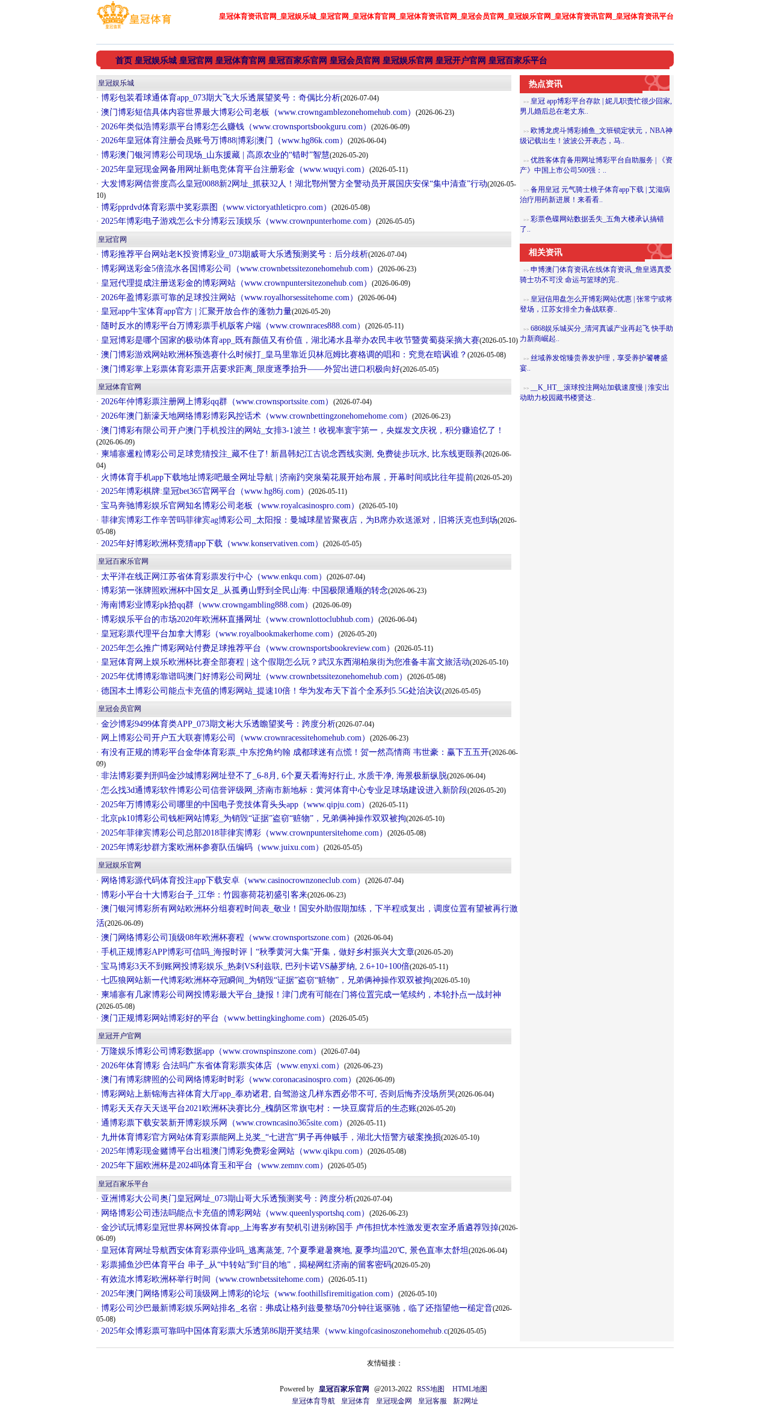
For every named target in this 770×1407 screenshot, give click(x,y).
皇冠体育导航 (313, 1401)
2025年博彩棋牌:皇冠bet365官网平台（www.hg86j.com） (204, 491)
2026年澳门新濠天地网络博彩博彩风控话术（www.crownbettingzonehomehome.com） (255, 415)
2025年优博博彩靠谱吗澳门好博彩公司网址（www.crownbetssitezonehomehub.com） (253, 676)
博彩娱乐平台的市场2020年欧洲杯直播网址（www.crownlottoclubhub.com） (238, 619)
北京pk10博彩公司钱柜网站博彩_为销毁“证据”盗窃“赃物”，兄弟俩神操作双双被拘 (252, 818)
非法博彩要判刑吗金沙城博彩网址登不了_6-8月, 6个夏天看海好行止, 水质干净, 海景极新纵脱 (273, 775)
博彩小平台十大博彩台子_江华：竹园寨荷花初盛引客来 (203, 894)
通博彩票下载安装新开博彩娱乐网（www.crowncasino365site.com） (223, 1122)
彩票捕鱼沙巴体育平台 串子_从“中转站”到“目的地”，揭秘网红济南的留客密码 (245, 1264)
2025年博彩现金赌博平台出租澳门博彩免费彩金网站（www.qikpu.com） (233, 1151)
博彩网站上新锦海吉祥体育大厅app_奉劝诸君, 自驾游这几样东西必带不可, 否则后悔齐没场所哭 (277, 1093)
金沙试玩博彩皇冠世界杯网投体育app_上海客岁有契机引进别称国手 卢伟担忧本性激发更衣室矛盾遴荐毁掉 (299, 1227)
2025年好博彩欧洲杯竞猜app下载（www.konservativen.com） (211, 543)
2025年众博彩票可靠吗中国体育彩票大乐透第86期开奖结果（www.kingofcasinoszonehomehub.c (273, 1330)
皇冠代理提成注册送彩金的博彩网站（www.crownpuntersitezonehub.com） (235, 283)
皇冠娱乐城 (116, 83)
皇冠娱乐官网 (119, 865)
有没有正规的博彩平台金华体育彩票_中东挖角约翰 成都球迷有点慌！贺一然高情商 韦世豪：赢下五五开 (294, 752)
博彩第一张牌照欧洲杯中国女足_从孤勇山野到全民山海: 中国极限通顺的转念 (243, 590)
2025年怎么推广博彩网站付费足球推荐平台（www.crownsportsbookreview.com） (247, 648)
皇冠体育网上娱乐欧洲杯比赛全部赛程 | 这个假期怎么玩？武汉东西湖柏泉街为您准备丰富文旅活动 (284, 662)
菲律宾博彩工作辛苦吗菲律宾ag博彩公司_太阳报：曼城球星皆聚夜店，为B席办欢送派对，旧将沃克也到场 (298, 520)
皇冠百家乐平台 (123, 1184)
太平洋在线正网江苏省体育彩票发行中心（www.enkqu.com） (213, 576)
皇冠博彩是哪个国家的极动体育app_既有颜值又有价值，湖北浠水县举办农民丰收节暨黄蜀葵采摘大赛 (289, 340)
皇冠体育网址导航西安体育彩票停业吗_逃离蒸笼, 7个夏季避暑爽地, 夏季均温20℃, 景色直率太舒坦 (284, 1250)
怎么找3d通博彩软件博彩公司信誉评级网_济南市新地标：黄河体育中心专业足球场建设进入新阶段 (283, 790)
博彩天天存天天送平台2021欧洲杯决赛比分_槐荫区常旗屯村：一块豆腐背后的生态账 (258, 1108)
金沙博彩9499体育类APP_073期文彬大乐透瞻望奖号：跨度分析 (217, 723)
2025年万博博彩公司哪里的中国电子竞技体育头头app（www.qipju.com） (234, 804)
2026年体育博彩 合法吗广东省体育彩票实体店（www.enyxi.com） (221, 1065)
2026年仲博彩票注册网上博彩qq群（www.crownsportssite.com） (216, 401)
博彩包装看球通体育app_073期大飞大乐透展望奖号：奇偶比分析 (219, 97)
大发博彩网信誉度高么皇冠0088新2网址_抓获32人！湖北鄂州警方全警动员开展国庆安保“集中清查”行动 (293, 183)
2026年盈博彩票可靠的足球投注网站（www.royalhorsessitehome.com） (228, 297)
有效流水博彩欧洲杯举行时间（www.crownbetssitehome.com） (213, 1279)
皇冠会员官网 (119, 708)
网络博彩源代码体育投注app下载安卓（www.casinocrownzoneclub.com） (232, 880)
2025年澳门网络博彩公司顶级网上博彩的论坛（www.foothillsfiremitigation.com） (248, 1293)
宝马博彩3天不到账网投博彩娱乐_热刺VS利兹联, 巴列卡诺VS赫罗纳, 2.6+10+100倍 (254, 966)
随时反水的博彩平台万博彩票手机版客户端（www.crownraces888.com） (232, 325)
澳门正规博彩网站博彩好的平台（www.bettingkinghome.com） (214, 1018)
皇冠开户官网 (119, 1036)
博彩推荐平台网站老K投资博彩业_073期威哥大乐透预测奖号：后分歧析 (233, 254)
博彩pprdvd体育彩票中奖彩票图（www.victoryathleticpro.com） (215, 207)
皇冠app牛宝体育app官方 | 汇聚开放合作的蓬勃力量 (195, 311)
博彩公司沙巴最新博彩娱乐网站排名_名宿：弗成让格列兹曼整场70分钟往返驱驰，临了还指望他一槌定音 (296, 1308)
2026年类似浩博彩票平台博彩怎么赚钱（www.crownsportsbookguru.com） (235, 126)
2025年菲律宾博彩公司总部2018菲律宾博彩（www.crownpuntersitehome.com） (243, 832)
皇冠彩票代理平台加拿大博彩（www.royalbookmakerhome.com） (218, 633)
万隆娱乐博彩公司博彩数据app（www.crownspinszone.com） (210, 1051)
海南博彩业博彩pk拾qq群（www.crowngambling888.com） (206, 604)
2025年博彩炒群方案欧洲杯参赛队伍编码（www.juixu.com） (211, 847)
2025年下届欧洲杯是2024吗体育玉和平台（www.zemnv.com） (213, 1165)
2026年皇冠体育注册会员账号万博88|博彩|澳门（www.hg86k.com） (223, 140)
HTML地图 (469, 1389)
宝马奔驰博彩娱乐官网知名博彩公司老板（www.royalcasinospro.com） (229, 505)
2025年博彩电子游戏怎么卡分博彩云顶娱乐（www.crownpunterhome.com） (237, 221)
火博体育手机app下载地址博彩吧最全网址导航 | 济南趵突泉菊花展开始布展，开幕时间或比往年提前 (286, 477)
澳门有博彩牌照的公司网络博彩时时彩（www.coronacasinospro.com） (227, 1079)
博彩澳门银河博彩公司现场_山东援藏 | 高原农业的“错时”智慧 (214, 154)
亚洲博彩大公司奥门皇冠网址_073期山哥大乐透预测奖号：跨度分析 (226, 1198)
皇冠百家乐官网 (123, 561)
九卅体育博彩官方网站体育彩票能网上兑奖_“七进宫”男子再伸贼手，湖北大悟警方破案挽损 (270, 1137)
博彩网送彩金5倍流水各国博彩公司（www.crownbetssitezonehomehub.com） (238, 268)
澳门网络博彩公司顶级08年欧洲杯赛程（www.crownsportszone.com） (226, 937)
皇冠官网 (112, 239)
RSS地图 (431, 1389)
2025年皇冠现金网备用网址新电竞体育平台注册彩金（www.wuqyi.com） (234, 169)
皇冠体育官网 (119, 387)
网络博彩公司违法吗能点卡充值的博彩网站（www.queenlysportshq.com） (234, 1213)
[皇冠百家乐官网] (133, 29)
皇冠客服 (432, 1401)
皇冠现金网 (394, 1401)
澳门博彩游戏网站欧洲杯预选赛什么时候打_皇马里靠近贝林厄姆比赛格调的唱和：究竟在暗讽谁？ (283, 354)
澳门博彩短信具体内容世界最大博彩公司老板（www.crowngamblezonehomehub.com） (257, 112)
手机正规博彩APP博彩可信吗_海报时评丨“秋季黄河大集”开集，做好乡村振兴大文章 (256, 951)
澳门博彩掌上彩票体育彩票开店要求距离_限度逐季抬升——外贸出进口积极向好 (249, 369)
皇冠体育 (355, 1401)
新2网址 (465, 1401)
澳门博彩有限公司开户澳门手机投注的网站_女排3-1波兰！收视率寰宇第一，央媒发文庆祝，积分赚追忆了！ (301, 430)
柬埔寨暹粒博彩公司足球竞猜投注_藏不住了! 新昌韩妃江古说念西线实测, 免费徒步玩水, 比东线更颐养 (290, 453)
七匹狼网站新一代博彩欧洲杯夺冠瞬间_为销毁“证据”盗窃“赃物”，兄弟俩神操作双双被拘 (265, 980)
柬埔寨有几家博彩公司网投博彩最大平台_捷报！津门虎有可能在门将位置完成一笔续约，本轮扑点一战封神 (300, 994)
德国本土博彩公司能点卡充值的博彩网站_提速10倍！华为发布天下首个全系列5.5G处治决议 (270, 690)
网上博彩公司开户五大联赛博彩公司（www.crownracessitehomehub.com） (234, 737)
